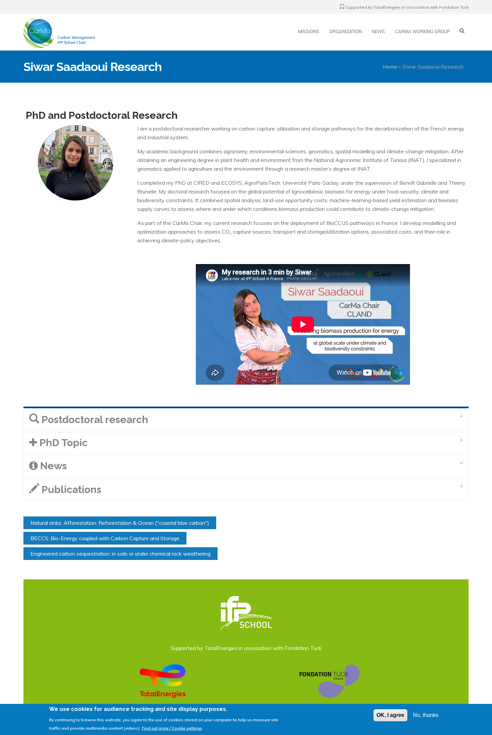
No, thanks (425, 715)
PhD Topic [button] (62, 442)
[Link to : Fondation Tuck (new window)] (330, 680)
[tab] (246, 419)
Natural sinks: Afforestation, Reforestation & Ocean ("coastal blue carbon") (119, 522)
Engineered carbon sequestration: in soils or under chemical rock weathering (120, 553)
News (378, 31)
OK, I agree (390, 715)
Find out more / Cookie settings (172, 728)
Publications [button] (70, 489)
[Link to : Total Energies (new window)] (162, 680)
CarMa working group (422, 31)
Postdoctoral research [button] (93, 419)
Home (390, 66)
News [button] (52, 466)
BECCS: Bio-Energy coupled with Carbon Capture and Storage (104, 538)
